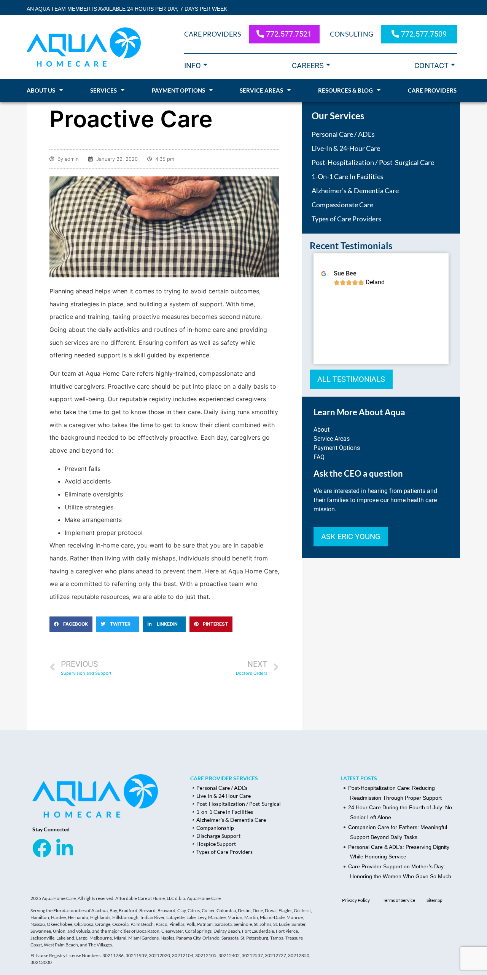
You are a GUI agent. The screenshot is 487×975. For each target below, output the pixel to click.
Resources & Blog (345, 90)
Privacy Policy (356, 900)
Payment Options (178, 90)
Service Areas (261, 90)
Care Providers (432, 90)
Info (192, 65)
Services (103, 90)
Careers (308, 65)
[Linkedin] (64, 848)
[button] (70, 624)
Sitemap (434, 900)
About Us (41, 90)
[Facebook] (41, 848)
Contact (431, 65)
